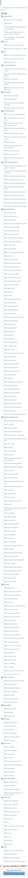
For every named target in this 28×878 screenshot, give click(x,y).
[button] (1, 1)
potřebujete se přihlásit (19, 871)
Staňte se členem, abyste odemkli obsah (14, 873)
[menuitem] (1, 3)
